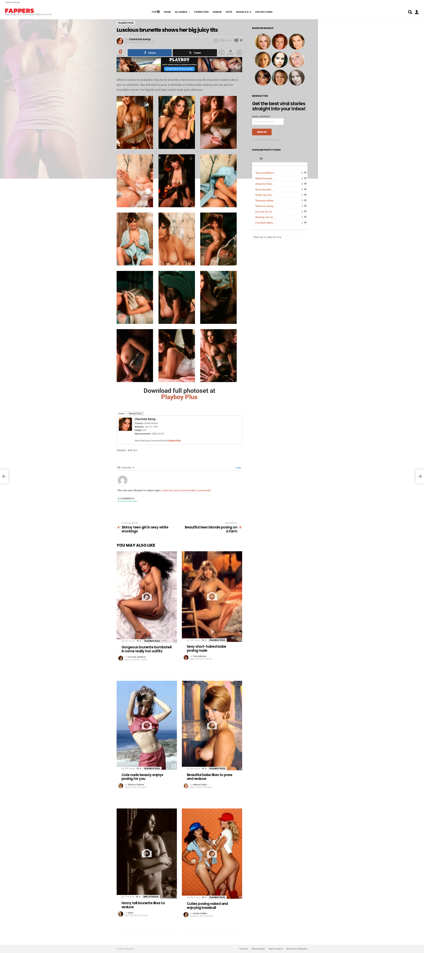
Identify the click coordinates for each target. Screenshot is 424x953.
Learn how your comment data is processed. (186, 490)
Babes (122, 450)
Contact (243, 949)
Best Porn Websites (297, 949)
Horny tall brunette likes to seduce (143, 905)
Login (238, 467)
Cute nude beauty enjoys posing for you (142, 776)
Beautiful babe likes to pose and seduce (209, 776)
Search (409, 12)
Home (167, 12)
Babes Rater (258, 949)
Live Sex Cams (263, 12)
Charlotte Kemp (145, 419)
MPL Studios (151, 896)
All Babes (181, 12)
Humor (217, 12)
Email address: (261, 116)
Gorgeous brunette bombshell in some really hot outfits (147, 649)
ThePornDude (12, 2)
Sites (229, 12)
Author (121, 413)
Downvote (239, 52)
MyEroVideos (276, 949)
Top (156, 12)
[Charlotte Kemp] (125, 430)
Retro (133, 450)
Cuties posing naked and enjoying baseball (207, 905)
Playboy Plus (152, 641)
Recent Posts (135, 413)
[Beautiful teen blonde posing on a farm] (420, 476)
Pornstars (201, 12)
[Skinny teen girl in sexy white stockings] (4, 476)
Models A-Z (243, 12)
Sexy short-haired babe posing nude (206, 648)
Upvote (222, 52)
